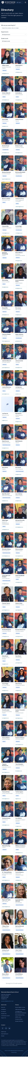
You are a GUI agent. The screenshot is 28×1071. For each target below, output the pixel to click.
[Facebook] (2, 1028)
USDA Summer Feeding (20, 1009)
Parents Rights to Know (20, 1007)
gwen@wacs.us (18, 341)
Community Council (5, 1015)
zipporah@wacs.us (6, 906)
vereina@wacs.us (5, 825)
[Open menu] (25, 2)
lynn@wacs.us (18, 500)
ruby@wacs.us (5, 664)
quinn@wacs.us (18, 662)
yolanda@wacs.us (6, 880)
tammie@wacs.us (5, 772)
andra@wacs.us (18, 99)
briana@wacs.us (18, 152)
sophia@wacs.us (18, 718)
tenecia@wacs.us (5, 798)
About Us (3, 1007)
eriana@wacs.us (5, 314)
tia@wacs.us (18, 798)
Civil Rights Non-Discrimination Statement (20, 1012)
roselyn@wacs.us (19, 636)
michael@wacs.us (19, 527)
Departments (4, 32)
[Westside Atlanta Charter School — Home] (8, 2)
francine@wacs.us (6, 341)
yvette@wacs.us (18, 880)
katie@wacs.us (18, 421)
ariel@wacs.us (5, 126)
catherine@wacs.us (19, 206)
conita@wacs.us (18, 233)
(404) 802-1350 (4, 997)
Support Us (3, 1017)
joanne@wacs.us (5, 393)
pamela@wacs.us (5, 610)
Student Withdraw (19, 1021)
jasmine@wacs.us (6, 367)
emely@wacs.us (18, 288)
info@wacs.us (4, 998)
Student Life (3, 1013)
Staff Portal (3, 1031)
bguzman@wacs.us (6, 179)
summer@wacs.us (19, 744)
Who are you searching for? (8, 25)
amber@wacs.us (5, 99)
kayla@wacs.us (5, 447)
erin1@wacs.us (18, 314)
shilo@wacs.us (18, 690)
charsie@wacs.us (5, 233)
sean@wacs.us (5, 690)
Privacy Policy (14, 1052)
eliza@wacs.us (5, 287)
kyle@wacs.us (5, 500)
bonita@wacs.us (5, 152)
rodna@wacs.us (5, 636)
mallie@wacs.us (5, 529)
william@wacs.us (19, 852)
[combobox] (14, 34)
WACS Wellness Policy (20, 1015)
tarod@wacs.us (18, 770)
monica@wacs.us (19, 555)
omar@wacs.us (5, 583)
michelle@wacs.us (6, 555)
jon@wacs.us (18, 393)
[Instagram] (6, 1028)
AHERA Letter (18, 1017)
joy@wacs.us (4, 420)
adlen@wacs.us (5, 73)
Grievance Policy (18, 1019)
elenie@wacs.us (18, 260)
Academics (3, 1009)
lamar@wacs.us (18, 367)
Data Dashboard (4, 1033)
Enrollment (3, 1011)
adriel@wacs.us (18, 72)
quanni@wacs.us (19, 610)
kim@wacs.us (18, 474)
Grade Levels (4, 38)
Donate (2, 1036)
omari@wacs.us (18, 582)
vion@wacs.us (18, 826)
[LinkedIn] (9, 1028)
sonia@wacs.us (5, 718)
